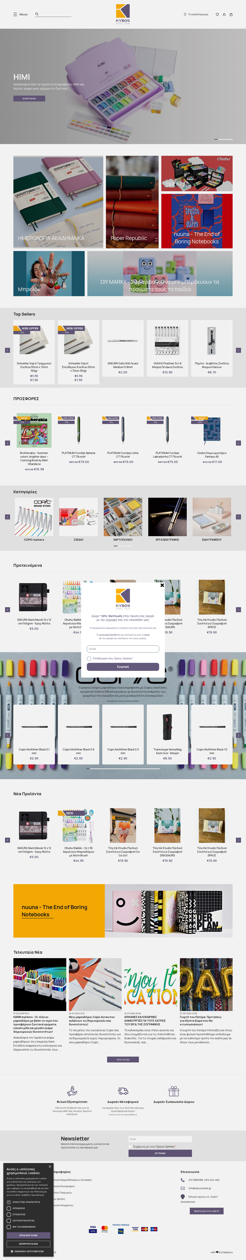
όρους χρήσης (139, 638)
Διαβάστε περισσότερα (33, 1194)
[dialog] (28, 1210)
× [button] (50, 1166)
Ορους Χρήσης (123, 658)
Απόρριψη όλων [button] (28, 1243)
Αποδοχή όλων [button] (28, 1235)
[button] (28, 1251)
